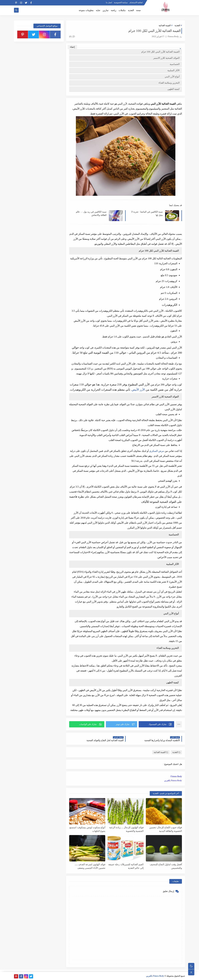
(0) (70, 36)
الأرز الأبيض (138, 389)
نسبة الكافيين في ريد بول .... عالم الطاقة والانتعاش (91, 213)
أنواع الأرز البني (172, 76)
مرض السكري (156, 451)
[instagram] (21, 3)
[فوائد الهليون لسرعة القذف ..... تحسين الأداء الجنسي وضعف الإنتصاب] (87, 848)
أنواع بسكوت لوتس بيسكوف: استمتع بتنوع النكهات (87, 829)
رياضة (113, 10)
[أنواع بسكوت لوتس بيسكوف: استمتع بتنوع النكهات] (87, 811)
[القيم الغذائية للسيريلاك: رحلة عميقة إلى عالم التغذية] (126, 848)
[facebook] (31, 3)
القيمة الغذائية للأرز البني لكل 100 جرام (160, 51)
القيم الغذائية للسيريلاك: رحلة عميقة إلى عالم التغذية (125, 866)
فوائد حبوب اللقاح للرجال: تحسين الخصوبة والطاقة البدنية (165, 829)
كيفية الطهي (173, 89)
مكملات (122, 10)
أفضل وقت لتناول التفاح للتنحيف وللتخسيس (166, 866)
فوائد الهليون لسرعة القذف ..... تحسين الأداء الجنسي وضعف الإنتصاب (90, 866)
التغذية (131, 10)
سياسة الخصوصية (121, 2)
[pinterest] (16, 3)
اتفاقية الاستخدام (136, 2)
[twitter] (26, 3)
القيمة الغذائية (165, 25)
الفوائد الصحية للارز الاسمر (166, 58)
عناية (98, 10)
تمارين (106, 10)
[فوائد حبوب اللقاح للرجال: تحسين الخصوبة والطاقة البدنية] (164, 811)
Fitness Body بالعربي (173, 780)
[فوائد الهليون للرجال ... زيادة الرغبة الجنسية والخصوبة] (126, 811)
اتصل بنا (109, 2)
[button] (156, 724)
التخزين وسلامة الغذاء (169, 83)
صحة (138, 10)
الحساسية (175, 64)
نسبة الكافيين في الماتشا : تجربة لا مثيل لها (147, 213)
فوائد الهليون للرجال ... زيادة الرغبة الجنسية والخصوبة (126, 829)
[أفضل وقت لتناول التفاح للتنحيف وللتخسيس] (164, 848)
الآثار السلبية (173, 70)
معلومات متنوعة (86, 10)
